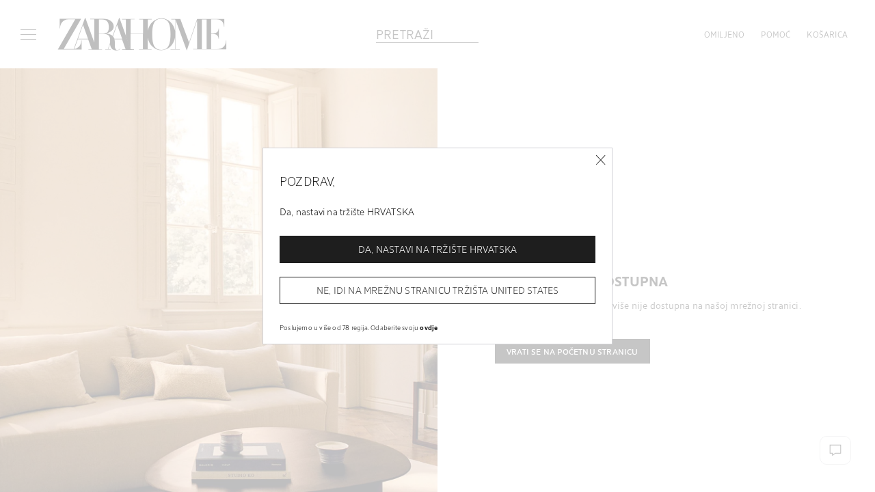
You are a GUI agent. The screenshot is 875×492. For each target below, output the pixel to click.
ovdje (429, 327)
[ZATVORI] (600, 160)
